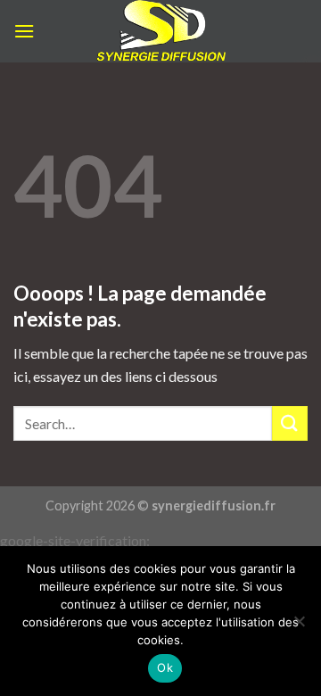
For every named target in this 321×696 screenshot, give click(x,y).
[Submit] (290, 423)
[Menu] (24, 31)
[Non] (299, 626)
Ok (165, 667)
